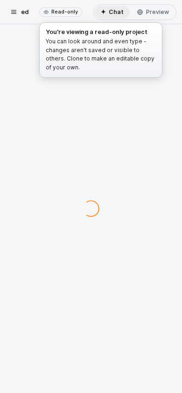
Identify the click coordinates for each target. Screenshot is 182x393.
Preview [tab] (157, 11)
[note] (60, 12)
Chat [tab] (112, 11)
